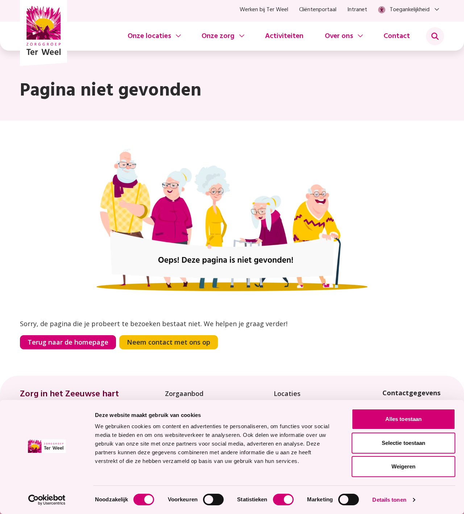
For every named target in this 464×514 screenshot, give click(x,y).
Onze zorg (218, 36)
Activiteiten (284, 36)
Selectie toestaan (404, 443)
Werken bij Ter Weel (264, 9)
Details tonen (389, 500)
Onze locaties (149, 36)
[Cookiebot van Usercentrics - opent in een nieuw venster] (47, 499)
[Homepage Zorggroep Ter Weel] (43, 33)
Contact (397, 36)
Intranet (357, 9)
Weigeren (404, 466)
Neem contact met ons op (168, 342)
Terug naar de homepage (68, 342)
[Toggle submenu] (435, 36)
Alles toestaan (403, 419)
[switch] (213, 499)
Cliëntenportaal (317, 9)
